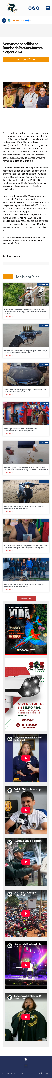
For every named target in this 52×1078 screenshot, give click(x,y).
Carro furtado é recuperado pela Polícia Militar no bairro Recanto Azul (25, 390)
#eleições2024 (26, 59)
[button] (48, 8)
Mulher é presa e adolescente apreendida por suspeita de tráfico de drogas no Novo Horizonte (26, 468)
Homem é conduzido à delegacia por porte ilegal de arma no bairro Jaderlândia (25, 351)
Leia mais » (8, 316)
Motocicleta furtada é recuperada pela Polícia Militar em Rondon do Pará (24, 507)
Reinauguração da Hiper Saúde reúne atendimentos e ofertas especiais (20, 429)
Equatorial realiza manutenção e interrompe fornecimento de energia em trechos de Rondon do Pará (25, 311)
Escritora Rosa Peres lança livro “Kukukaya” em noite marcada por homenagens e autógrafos (25, 546)
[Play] (4, 20)
